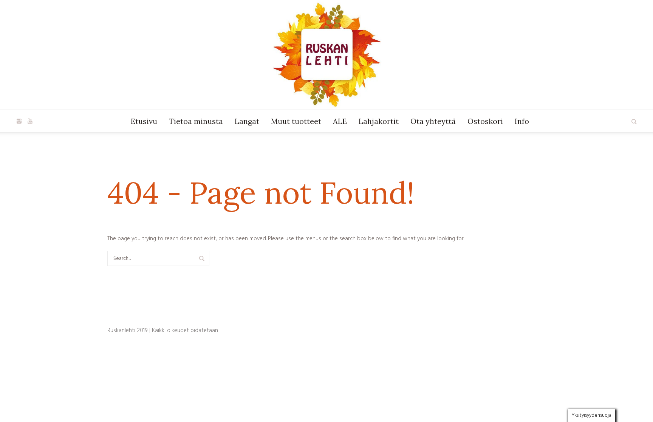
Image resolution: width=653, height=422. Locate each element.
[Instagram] (19, 121)
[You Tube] (30, 121)
